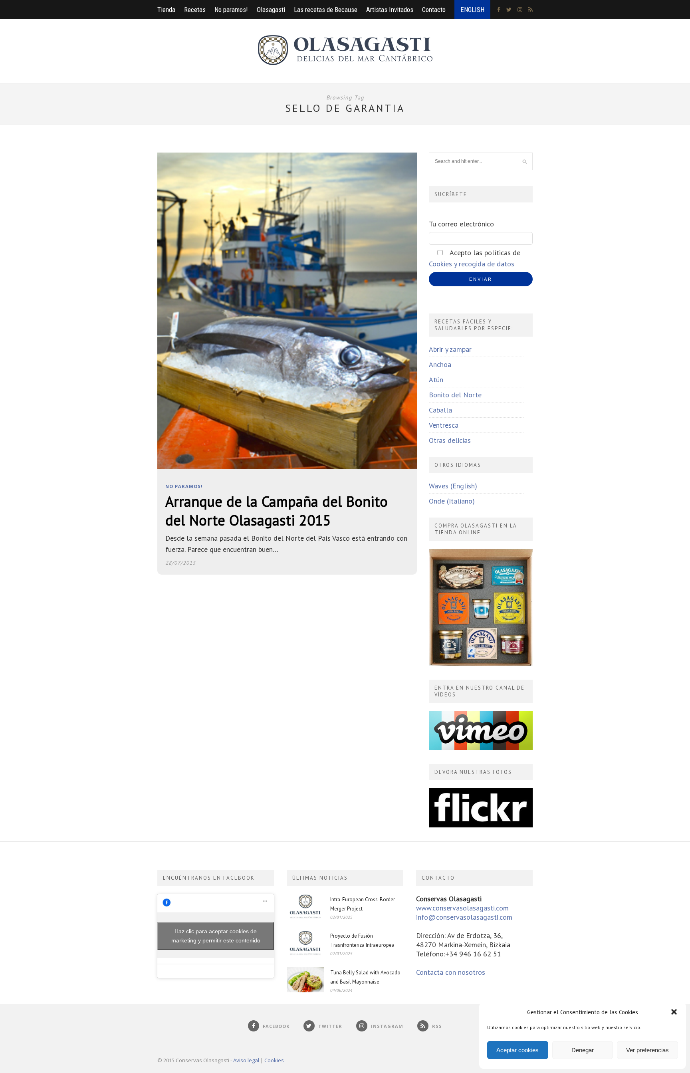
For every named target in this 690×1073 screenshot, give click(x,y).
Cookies (274, 1060)
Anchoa (440, 364)
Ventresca (443, 425)
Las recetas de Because (325, 10)
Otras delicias (450, 440)
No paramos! (231, 10)
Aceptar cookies (517, 1050)
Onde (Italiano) (452, 501)
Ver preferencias (647, 1050)
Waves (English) (453, 485)
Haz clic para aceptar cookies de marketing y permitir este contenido (215, 936)
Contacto (434, 10)
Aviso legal (246, 1060)
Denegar (582, 1050)
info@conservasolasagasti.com (464, 917)
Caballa (440, 410)
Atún (436, 379)
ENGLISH (472, 10)
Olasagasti (271, 10)
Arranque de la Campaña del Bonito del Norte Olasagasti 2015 (276, 511)
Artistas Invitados (389, 10)
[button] (674, 1012)
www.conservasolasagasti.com (462, 907)
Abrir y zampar (450, 349)
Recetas (195, 10)
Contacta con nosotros (450, 972)
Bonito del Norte (455, 394)
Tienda (166, 10)
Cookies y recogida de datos (471, 263)
